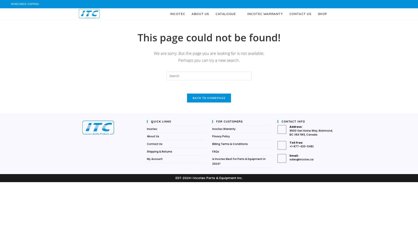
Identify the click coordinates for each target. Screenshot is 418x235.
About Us (153, 136)
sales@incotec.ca (302, 159)
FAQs (215, 151)
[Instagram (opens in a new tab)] (401, 4)
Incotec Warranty (224, 129)
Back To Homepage (209, 98)
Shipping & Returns (159, 151)
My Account (155, 159)
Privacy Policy (221, 136)
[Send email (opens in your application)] (405, 4)
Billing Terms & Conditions (230, 144)
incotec (152, 129)
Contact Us (154, 144)
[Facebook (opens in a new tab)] (396, 4)
